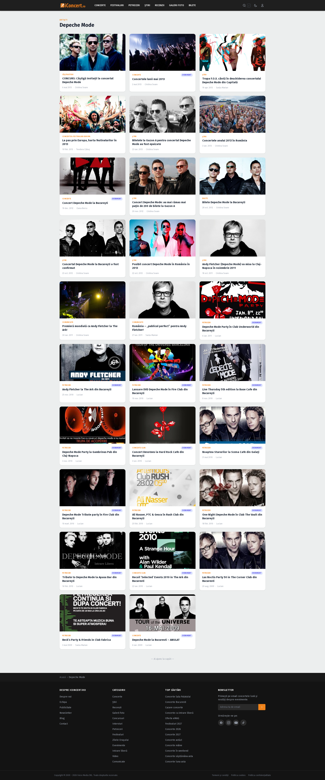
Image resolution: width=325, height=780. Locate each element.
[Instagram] (228, 723)
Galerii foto (118, 712)
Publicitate (65, 707)
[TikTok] (243, 723)
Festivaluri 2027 (173, 723)
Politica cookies (238, 775)
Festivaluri (117, 5)
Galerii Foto (176, 5)
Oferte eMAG (172, 718)
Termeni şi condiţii (220, 775)
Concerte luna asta (175, 761)
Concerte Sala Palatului (177, 696)
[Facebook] (221, 723)
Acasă (63, 677)
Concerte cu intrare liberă (179, 712)
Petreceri (134, 5)
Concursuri (118, 718)
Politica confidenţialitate (259, 775)
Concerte (100, 5)
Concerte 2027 (173, 734)
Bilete (192, 5)
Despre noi (65, 696)
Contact (64, 723)
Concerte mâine (173, 745)
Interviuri (117, 723)
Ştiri (147, 5)
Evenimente (118, 745)
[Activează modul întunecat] (256, 5)
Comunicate (118, 761)
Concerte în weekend (176, 750)
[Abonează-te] (261, 707)
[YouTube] (236, 723)
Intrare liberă (119, 750)
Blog (62, 718)
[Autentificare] (262, 5)
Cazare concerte (174, 707)
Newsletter (66, 712)
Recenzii (159, 5)
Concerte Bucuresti (175, 702)
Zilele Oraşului (120, 740)
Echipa (63, 702)
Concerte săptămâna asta (179, 756)
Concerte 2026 (173, 729)
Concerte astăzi (173, 740)
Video (115, 756)
